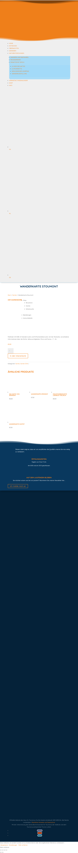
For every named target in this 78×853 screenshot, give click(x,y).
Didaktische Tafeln (17, 62)
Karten (14, 295)
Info (10, 85)
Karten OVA (24, 364)
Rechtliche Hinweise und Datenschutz (43, 822)
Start (9, 295)
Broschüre (29, 303)
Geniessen (12, 51)
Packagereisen (15, 60)
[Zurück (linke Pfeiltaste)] (1, 852)
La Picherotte (17, 69)
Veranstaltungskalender (18, 80)
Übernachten (14, 48)
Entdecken (13, 46)
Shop (11, 83)
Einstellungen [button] (13, 845)
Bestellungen (27, 315)
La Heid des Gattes (18, 66)
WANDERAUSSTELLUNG (19, 74)
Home (11, 43)
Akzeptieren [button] (4, 845)
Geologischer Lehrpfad (20, 71)
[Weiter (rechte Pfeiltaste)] (2, 852)
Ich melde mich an (18, 486)
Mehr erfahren (23, 845)
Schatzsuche (30, 309)
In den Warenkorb (18, 356)
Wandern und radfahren (19, 57)
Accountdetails (27, 318)
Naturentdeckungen (16, 53)
